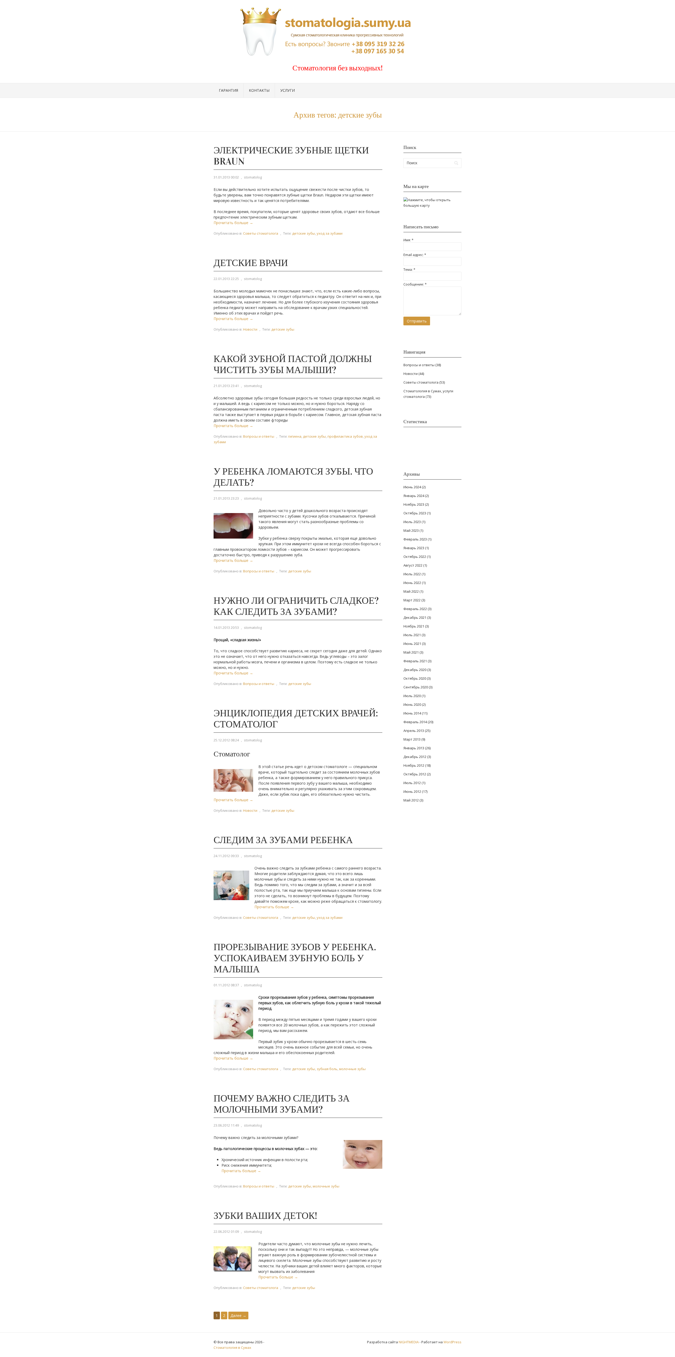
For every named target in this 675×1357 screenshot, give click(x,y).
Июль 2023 (412, 521)
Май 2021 (411, 652)
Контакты (259, 90)
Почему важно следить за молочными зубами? (282, 1104)
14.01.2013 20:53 (226, 627)
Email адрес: (414, 254)
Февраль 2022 (415, 608)
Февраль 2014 (415, 721)
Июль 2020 (412, 695)
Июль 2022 (412, 574)
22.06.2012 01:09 (226, 1231)
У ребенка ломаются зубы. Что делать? (293, 477)
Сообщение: (415, 284)
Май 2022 (411, 591)
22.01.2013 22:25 (226, 278)
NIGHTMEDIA (409, 1342)
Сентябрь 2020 (415, 687)
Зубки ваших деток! (265, 1215)
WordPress (452, 1342)
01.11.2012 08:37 (226, 985)
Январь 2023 (413, 547)
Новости (250, 329)
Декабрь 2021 (414, 617)
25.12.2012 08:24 (226, 740)
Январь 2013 (413, 748)
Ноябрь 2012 (413, 765)
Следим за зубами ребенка (283, 840)
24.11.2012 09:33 (226, 855)
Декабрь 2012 (414, 756)
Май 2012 (411, 800)
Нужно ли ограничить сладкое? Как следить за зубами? (296, 606)
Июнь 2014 (412, 713)
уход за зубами (330, 233)
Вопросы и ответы (258, 436)
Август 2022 (412, 565)
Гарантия (228, 90)
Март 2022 (412, 600)
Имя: (408, 240)
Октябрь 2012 (414, 774)
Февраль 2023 (415, 539)
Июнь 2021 (412, 643)
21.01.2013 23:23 (226, 498)
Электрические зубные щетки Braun (291, 155)
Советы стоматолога (260, 233)
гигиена (294, 436)
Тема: (409, 269)
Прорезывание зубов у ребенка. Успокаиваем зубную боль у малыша (295, 958)
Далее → (238, 1315)
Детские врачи (251, 263)
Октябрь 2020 (414, 678)
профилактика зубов (345, 436)
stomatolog (253, 177)
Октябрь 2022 (414, 556)
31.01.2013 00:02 (226, 177)
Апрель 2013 (413, 730)
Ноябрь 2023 (413, 504)
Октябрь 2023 (414, 513)
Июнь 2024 (412, 487)
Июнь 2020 (412, 704)
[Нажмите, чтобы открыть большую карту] (432, 205)
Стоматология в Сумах (232, 1347)
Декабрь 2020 (414, 669)
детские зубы (303, 233)
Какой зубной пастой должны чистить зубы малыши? (293, 364)
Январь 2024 (413, 495)
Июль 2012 (412, 782)
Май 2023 (411, 530)
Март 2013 (412, 739)
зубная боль (327, 1068)
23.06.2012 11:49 (226, 1125)
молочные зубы (352, 1068)
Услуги (287, 90)
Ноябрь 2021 (413, 626)
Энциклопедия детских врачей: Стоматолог (296, 718)
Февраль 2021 (415, 661)
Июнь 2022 (412, 582)
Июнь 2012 (412, 791)
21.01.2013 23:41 (226, 385)
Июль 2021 (412, 634)
